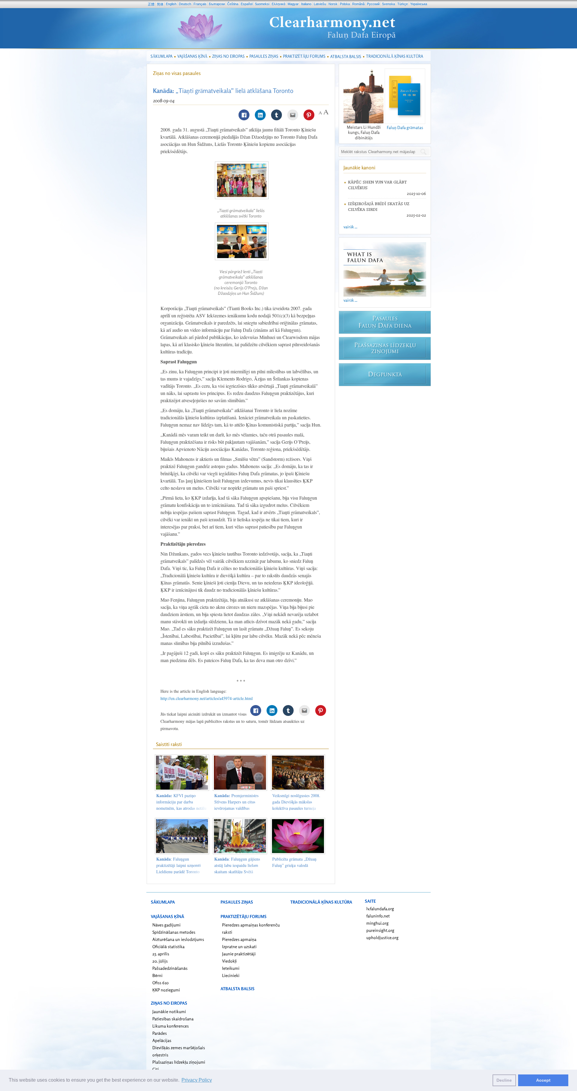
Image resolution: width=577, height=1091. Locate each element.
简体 (160, 4)
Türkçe (402, 4)
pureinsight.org (380, 930)
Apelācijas (161, 1040)
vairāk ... (350, 226)
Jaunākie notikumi (169, 1011)
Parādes (159, 1033)
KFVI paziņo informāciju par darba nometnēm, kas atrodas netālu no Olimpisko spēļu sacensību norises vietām (181, 808)
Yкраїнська (418, 4)
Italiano (306, 4)
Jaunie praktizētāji (239, 953)
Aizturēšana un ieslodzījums (178, 939)
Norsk (332, 4)
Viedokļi (229, 960)
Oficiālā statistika (168, 946)
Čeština (232, 4)
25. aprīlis (160, 953)
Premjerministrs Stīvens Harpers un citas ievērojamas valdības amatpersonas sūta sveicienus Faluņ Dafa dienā (238, 808)
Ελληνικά (278, 4)
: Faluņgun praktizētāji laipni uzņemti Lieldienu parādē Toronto (178, 865)
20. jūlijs (160, 960)
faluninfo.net (378, 915)
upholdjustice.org (382, 937)
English (171, 4)
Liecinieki (231, 975)
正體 (151, 4)
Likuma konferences (170, 1025)
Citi (155, 1069)
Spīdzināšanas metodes (173, 932)
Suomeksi (262, 4)
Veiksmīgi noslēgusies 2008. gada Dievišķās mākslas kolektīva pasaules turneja (296, 802)
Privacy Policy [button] (197, 1080)
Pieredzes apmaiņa (239, 939)
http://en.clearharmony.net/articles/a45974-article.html (206, 698)
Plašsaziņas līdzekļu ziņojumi (178, 1062)
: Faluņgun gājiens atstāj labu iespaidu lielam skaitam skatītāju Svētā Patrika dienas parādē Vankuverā (237, 871)
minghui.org (377, 923)
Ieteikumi (231, 968)
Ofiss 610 (160, 982)
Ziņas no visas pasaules (177, 73)
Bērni (157, 975)
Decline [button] (504, 1080)
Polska (345, 4)
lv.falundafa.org (380, 908)
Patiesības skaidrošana (173, 1018)
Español (246, 4)
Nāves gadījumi (166, 924)
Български (217, 4)
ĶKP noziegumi (166, 989)
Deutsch (185, 4)
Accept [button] (543, 1080)
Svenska (388, 4)
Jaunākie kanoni (359, 168)
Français (200, 4)
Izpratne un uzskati (239, 946)
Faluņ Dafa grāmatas (405, 127)
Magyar (293, 4)
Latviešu (320, 4)
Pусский (373, 4)
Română (358, 4)
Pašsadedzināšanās (170, 968)
